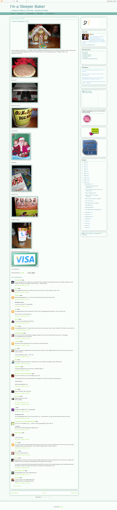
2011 (85, 177)
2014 (85, 171)
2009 (85, 182)
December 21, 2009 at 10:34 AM (22, 363)
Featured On (20, 13)
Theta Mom (17, 366)
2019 (85, 162)
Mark (16, 359)
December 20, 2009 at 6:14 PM (22, 316)
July (86, 221)
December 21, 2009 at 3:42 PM (22, 386)
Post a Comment (17, 486)
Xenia (16, 442)
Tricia (16, 389)
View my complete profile (88, 45)
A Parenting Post (89, 207)
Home (13, 13)
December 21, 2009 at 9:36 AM (22, 356)
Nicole (16, 458)
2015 (85, 169)
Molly (92, 34)
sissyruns (17, 341)
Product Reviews (50, 13)
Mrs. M (16, 451)
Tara (16, 348)
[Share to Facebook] (33, 273)
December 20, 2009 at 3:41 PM (22, 285)
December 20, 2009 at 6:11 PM (22, 306)
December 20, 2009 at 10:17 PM (22, 330)
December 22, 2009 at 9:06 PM (22, 448)
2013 (85, 173)
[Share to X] (31, 273)
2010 (85, 180)
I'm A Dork (84, 57)
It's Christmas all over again (92, 203)
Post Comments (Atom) (47, 497)
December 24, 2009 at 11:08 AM (22, 483)
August (87, 218)
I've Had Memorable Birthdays (89, 58)
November (88, 212)
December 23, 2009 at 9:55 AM (22, 467)
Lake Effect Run (89, 205)
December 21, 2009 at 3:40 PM (22, 370)
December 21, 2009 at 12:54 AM (22, 338)
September (88, 216)
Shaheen (17, 477)
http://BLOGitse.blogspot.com (22, 402)
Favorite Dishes (30, 13)
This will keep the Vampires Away (93, 209)
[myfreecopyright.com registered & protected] (94, 234)
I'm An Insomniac (86, 56)
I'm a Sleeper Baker (27, 6)
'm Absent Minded (86, 54)
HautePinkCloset (19, 333)
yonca (16, 288)
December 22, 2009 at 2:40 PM (22, 418)
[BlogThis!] (30, 273)
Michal (16, 326)
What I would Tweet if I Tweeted (93, 198)
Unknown (17, 295)
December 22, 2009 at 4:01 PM (22, 429)
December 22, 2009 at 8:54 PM (22, 439)
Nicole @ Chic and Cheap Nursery (23, 373)
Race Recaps (40, 13)
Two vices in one (89, 200)
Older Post (74, 493)
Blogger (61, 506)
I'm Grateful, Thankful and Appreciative (91, 186)
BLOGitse (17, 396)
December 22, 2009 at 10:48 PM (22, 455)
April (86, 227)
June (86, 223)
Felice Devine (18, 432)
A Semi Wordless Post (90, 193)
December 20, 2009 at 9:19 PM (22, 323)
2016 (85, 166)
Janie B (17, 319)
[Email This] (28, 273)
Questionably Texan (20, 470)
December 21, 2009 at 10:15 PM (22, 393)
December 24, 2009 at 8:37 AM (22, 474)
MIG (16, 309)
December (88, 184)
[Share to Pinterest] (34, 273)
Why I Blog (85, 52)
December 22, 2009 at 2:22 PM (22, 411)
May (86, 225)
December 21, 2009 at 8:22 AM (22, 345)
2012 (85, 175)
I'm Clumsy (85, 53)
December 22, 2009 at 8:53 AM (22, 404)
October (87, 214)
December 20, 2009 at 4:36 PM (22, 292)
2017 (85, 164)
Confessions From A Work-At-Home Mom (25, 421)
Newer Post (14, 493)
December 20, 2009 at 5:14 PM (22, 299)
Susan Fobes (18, 280)
